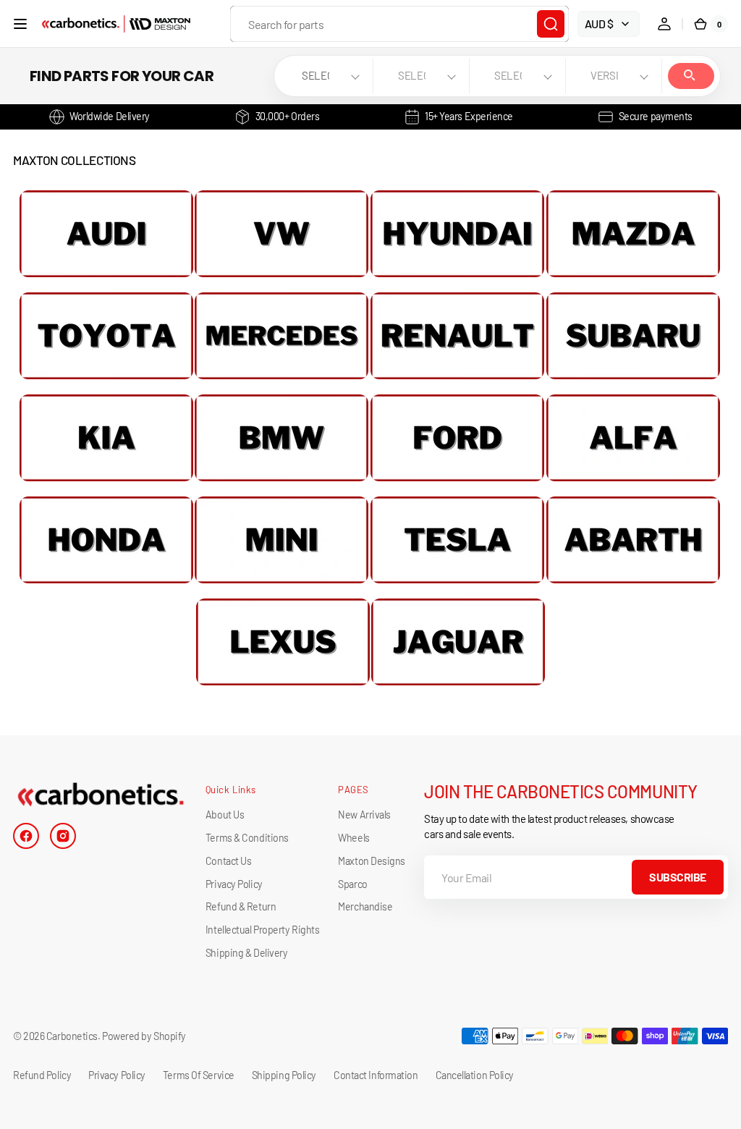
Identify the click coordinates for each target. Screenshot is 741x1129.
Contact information (376, 1075)
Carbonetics (72, 1036)
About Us (225, 814)
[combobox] (399, 24)
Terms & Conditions (247, 838)
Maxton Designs (371, 861)
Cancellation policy (475, 1075)
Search (691, 76)
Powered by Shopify (144, 1036)
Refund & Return (241, 906)
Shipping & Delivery (246, 953)
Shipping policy (284, 1075)
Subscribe (677, 877)
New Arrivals (364, 814)
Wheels (353, 838)
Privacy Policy (234, 884)
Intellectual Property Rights (262, 929)
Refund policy (42, 1075)
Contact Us (229, 861)
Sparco (352, 884)
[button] (20, 24)
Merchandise (365, 906)
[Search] (550, 24)
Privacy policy (116, 1075)
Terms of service (198, 1075)
